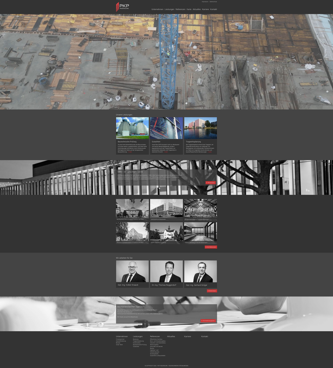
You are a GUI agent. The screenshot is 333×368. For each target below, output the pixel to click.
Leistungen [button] (169, 9)
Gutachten (136, 346)
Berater (118, 343)
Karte (189, 9)
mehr (130, 152)
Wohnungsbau (154, 344)
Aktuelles (197, 9)
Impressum (205, 1)
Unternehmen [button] (157, 9)
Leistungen (138, 336)
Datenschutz (213, 1)
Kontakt (213, 9)
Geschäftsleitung (121, 341)
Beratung (135, 339)
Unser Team (119, 344)
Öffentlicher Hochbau (156, 339)
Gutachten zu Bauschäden (157, 355)
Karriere (205, 9)
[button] (211, 182)
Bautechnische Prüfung (140, 344)
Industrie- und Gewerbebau (158, 343)
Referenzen (155, 336)
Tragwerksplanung (138, 341)
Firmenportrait (120, 339)
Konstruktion (137, 343)
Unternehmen (122, 336)
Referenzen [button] (180, 9)
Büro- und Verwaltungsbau (158, 341)
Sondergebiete (154, 354)
